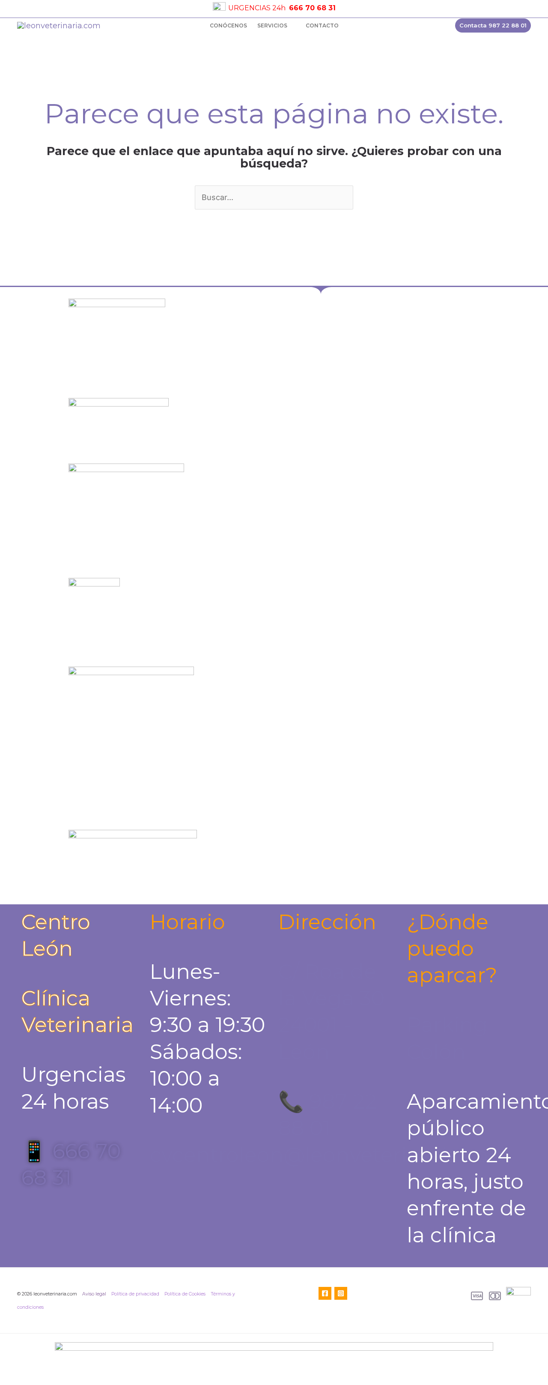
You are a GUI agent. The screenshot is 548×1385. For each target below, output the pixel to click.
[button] (493, 25)
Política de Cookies (185, 1294)
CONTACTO (322, 25)
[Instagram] (340, 1293)
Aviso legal (94, 1294)
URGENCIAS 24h (257, 8)
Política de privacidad (135, 1294)
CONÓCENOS (228, 25)
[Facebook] (325, 1293)
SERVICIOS (272, 25)
